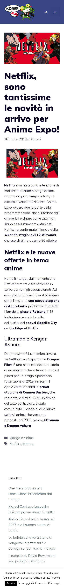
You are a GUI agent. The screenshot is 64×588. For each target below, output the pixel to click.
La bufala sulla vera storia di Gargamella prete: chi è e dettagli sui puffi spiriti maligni (32, 543)
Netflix (14, 444)
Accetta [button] (11, 583)
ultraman (27, 444)
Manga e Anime (21, 438)
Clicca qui (54, 583)
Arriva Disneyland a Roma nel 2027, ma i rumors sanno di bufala (31, 524)
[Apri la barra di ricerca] (46, 12)
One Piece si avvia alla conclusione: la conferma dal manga (30, 493)
